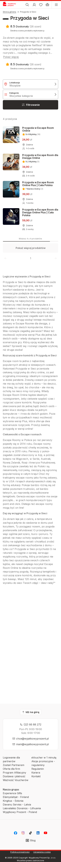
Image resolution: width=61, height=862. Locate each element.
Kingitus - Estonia (13, 800)
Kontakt (36, 776)
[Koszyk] (47, 4)
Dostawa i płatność (14, 776)
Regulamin (37, 768)
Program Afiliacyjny (14, 772)
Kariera (35, 772)
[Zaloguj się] (34, 4)
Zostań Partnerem (13, 765)
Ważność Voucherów (15, 780)
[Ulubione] (41, 4)
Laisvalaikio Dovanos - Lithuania (22, 808)
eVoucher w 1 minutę (43, 757)
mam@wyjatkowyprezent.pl (32, 744)
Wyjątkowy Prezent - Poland (20, 812)
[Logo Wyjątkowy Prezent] (11, 4)
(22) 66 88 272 (32, 724)
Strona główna (9, 12)
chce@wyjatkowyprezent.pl (32, 738)
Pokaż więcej (11, 56)
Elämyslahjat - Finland (16, 797)
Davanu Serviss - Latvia (17, 804)
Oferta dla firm (11, 768)
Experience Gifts (12, 793)
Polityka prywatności (20, 852)
